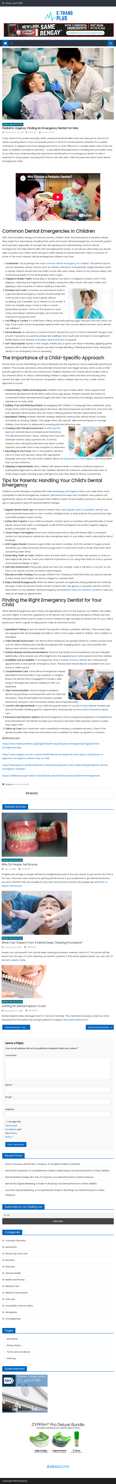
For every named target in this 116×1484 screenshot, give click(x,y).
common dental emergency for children (67, 263)
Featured (10, 1266)
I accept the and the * (13, 1129)
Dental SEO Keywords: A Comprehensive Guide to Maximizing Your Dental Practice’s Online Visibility (57, 1170)
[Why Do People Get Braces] (58, 835)
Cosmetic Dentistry (15, 1240)
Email (9, 1097)
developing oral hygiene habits (69, 491)
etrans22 (32, 132)
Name (9, 1084)
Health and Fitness (15, 1279)
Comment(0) (48, 132)
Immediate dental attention (50, 339)
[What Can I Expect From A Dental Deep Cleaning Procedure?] (58, 913)
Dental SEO (11, 1247)
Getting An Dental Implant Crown (24, 1006)
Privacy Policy (14, 1345)
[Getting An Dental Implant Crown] (58, 981)
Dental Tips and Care (13, 124)
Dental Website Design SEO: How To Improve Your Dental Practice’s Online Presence (49, 1177)
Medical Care (12, 1286)
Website (9, 1109)
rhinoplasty (11, 1312)
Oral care (10, 1299)
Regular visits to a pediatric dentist (85, 509)
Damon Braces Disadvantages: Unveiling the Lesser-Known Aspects (101, 1027)
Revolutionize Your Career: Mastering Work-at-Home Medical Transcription (18, 1027)
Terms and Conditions (18, 1351)
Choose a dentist (78, 659)
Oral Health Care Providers (19, 1305)
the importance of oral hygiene (76, 458)
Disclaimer (12, 1338)
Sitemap (11, 1358)
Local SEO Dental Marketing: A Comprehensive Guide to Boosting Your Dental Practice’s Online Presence (55, 1193)
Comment (10, 1055)
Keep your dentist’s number (85, 589)
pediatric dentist (21, 784)
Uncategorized (13, 1318)
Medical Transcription (16, 1292)
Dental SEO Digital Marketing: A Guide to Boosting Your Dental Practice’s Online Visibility (51, 1183)
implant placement (78, 1019)
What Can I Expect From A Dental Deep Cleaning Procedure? (42, 942)
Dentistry (10, 1260)
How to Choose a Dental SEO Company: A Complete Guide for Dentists (42, 1164)
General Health (13, 1273)
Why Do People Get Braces (20, 864)
